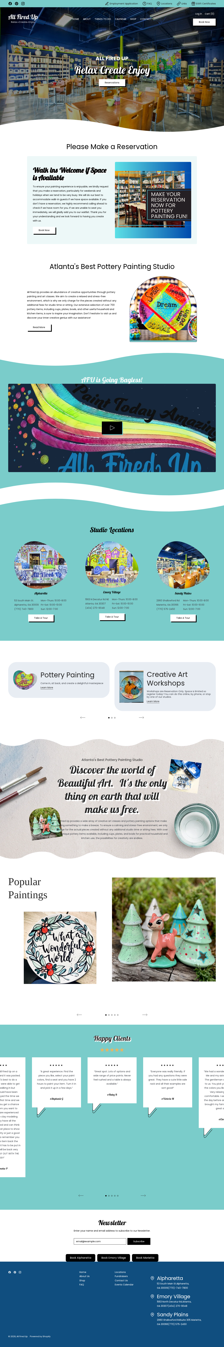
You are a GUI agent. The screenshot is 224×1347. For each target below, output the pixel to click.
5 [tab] (117, 1015)
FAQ (81, 1284)
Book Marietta (145, 1258)
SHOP (133, 19)
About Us (84, 1276)
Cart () (209, 14)
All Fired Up (22, 1336)
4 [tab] (114, 1015)
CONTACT (146, 19)
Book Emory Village (113, 1258)
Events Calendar (124, 1284)
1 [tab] (109, 717)
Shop (82, 1280)
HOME (75, 19)
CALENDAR (120, 19)
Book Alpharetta (80, 1258)
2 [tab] (111, 717)
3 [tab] (114, 717)
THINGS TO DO (103, 19)
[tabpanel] (59, 683)
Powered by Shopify (40, 1336)
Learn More (47, 687)
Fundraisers (121, 1276)
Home (82, 1272)
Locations (120, 1272)
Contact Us (121, 1280)
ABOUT (87, 19)
